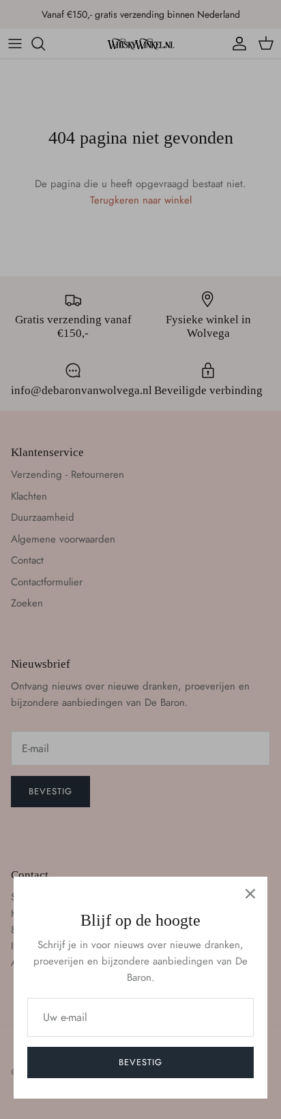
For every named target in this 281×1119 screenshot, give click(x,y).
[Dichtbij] (250, 894)
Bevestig (140, 1062)
